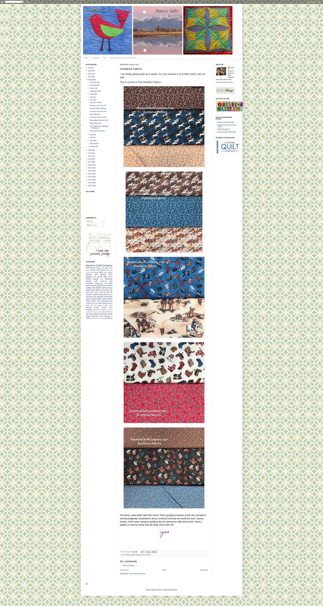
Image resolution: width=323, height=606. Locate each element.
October (93, 88)
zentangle (104, 318)
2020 (90, 153)
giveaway (109, 288)
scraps (96, 307)
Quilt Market (108, 272)
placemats (95, 303)
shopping (89, 310)
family (100, 285)
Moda (101, 272)
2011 (90, 180)
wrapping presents (95, 318)
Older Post (204, 570)
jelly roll (109, 292)
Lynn (232, 68)
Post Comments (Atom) (137, 574)
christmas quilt (106, 281)
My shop (162, 74)
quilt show (93, 305)
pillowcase (105, 301)
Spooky (89, 274)
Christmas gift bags (101, 268)
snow (103, 310)
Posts (91, 221)
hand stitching (96, 290)
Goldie (93, 270)
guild (88, 290)
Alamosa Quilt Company (133, 555)
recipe (110, 305)
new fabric (147, 555)
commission (99, 283)
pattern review (102, 299)
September (94, 91)
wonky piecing (92, 316)
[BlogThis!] (148, 552)
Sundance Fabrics (96, 102)
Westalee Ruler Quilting (98, 108)
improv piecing (100, 292)
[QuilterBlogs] (225, 93)
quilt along (103, 303)
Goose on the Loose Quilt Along (122, 58)
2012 (90, 177)
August (92, 94)
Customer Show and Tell (98, 105)
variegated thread (106, 314)
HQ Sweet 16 (103, 270)
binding (88, 279)
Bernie (92, 268)
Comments (93, 225)
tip (111, 312)
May (91, 135)
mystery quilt (102, 294)
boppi (101, 279)
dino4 (160, 590)
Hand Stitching (95, 114)
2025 (90, 71)
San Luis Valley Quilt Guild (227, 132)
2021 (90, 150)
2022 (90, 80)
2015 (90, 168)
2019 (90, 156)
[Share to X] (151, 552)
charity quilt (91, 281)
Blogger (174, 590)
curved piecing (91, 285)
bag (104, 277)
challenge (108, 279)
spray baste (96, 312)
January (93, 146)
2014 (90, 171)
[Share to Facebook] (153, 552)
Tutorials (95, 58)
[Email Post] (142, 551)
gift (104, 288)
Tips (104, 58)
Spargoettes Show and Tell (99, 120)
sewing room (106, 307)
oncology (100, 297)
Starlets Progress (95, 123)
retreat (88, 307)
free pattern (97, 288)
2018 (90, 159)
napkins (109, 294)
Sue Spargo (100, 274)
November (93, 85)
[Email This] (146, 552)
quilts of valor (102, 305)
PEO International (224, 129)
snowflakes (89, 312)
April (91, 137)
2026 (90, 68)
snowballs (109, 309)
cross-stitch (108, 283)
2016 (90, 165)
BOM (87, 268)
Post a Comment (128, 565)
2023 (90, 77)
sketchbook (97, 309)
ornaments (108, 296)
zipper (110, 318)
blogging (95, 279)
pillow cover (95, 301)
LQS (142, 555)
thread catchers (105, 312)
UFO (110, 274)
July (91, 97)
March (92, 140)
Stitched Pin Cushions (97, 131)
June (92, 100)
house (92, 292)
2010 (90, 183)
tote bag (89, 314)
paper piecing (91, 299)
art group (98, 277)
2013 (90, 174)
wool (101, 316)
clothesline (89, 283)
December (93, 82)
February (93, 143)
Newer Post (124, 570)
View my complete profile (224, 82)
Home (86, 58)
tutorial (96, 314)
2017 (90, 162)
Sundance (132, 82)
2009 (90, 185)
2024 (90, 74)
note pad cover (91, 297)
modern (89, 294)
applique (89, 277)
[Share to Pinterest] (156, 552)
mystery (95, 294)
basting (110, 276)
